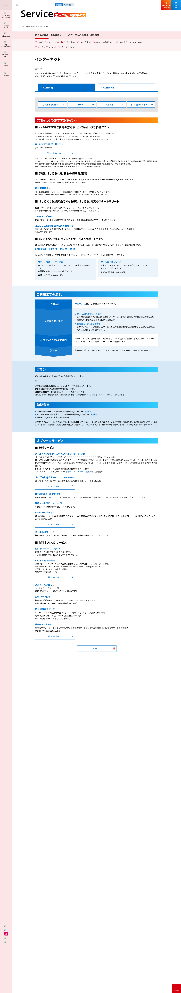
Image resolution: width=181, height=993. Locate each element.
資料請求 (94, 35)
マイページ (176, 6)
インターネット (69, 42)
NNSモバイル (53, 42)
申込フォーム (80, 303)
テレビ (40, 42)
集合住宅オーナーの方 (61, 35)
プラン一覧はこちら (53, 153)
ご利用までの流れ (50, 104)
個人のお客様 (30, 26)
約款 (95, 648)
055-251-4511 (67, 249)
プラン (80, 104)
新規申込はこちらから (166, 6)
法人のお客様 (81, 35)
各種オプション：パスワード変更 (78, 471)
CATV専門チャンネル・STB (130, 42)
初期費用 (109, 104)
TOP (22, 26)
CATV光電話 (85, 42)
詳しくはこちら (53, 486)
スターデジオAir (67, 47)
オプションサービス (139, 104)
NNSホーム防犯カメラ (104, 42)
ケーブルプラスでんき (46, 47)
